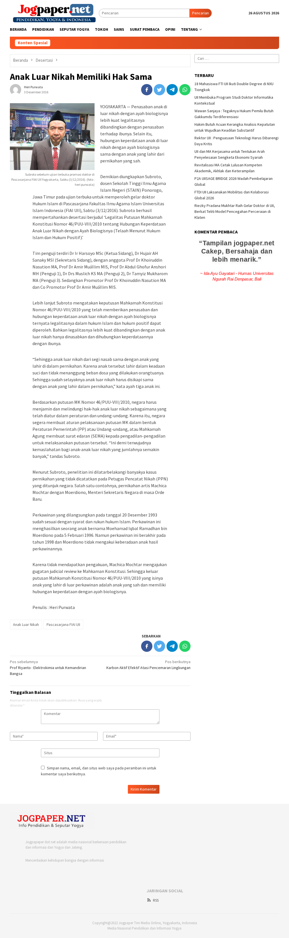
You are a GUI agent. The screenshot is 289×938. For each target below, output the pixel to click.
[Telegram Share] (172, 89)
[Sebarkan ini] (146, 89)
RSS (156, 900)
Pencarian (200, 13)
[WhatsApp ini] (185, 89)
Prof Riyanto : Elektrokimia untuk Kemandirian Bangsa (48, 667)
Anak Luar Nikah (26, 624)
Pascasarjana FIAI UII (63, 624)
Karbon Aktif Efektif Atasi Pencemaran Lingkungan (148, 664)
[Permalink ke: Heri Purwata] (15, 89)
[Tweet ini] (159, 89)
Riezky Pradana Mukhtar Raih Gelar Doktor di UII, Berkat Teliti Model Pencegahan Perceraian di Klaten (234, 211)
